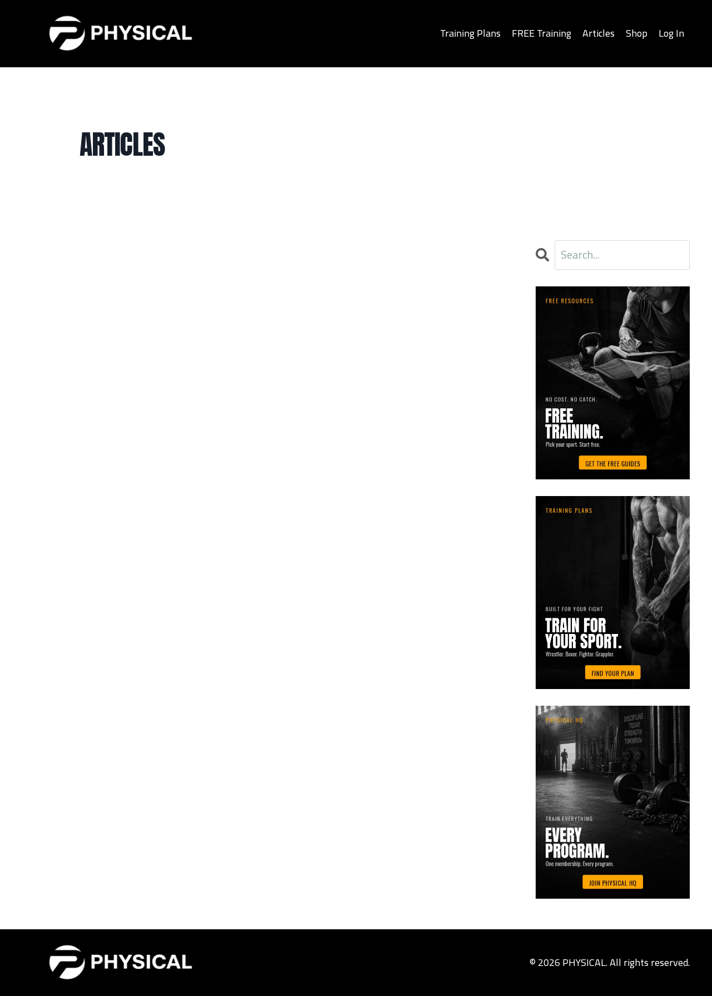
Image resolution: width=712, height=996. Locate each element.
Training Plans (470, 33)
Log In (671, 33)
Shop (636, 33)
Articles (598, 33)
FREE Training (541, 33)
